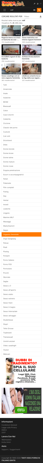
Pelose (5, 243)
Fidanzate (7, 183)
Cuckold (6, 132)
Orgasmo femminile (11, 234)
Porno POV (7, 264)
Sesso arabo (8, 294)
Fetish (5, 179)
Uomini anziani (9, 341)
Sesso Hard (7, 303)
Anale (5, 93)
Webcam (6, 354)
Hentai (5, 200)
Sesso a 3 (7, 286)
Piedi (5, 247)
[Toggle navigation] (5, 10)
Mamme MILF (8, 217)
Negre (5, 230)
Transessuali (8, 337)
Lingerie (6, 213)
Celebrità (6, 119)
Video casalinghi (9, 345)
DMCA (4, 430)
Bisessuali (7, 106)
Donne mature (8, 162)
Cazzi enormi (8, 115)
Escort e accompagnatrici (13, 175)
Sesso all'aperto (9, 290)
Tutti (5, 85)
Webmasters (6, 440)
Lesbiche (6, 209)
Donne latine (8, 157)
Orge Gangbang (9, 239)
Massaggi (7, 222)
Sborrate (6, 277)
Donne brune (8, 153)
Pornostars (7, 269)
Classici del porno (10, 128)
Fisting (5, 192)
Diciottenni (7, 140)
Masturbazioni (8, 226)
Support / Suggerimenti (11, 449)
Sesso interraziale (10, 311)
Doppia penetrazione (11, 170)
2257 (4, 432)
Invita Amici (6, 442)
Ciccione (6, 123)
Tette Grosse (8, 328)
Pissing (6, 251)
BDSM (5, 102)
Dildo (5, 145)
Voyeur (6, 350)
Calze (5, 110)
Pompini (6, 256)
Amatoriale (7, 89)
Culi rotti (6, 136)
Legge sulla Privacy (9, 427)
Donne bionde (8, 149)
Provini (6, 273)
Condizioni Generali (9, 425)
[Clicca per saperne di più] (21, 401)
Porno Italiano (8, 260)
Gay (4, 196)
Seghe (5, 281)
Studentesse (8, 320)
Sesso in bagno (9, 307)
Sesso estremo (9, 298)
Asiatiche (6, 98)
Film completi (8, 187)
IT (40, 3)
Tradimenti (7, 333)
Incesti (5, 204)
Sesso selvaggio (9, 316)
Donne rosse (8, 166)
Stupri (5, 324)
